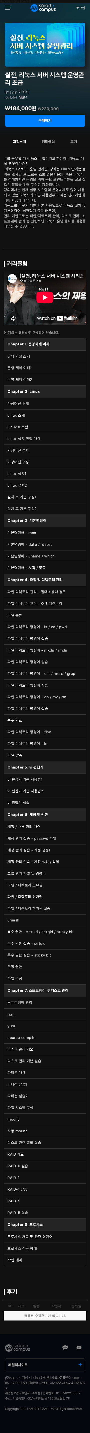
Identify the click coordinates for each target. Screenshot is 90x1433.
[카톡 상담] (65, 1348)
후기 (73, 142)
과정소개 (19, 142)
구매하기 (45, 120)
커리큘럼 (48, 142)
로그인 (80, 7)
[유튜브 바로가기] (79, 1348)
